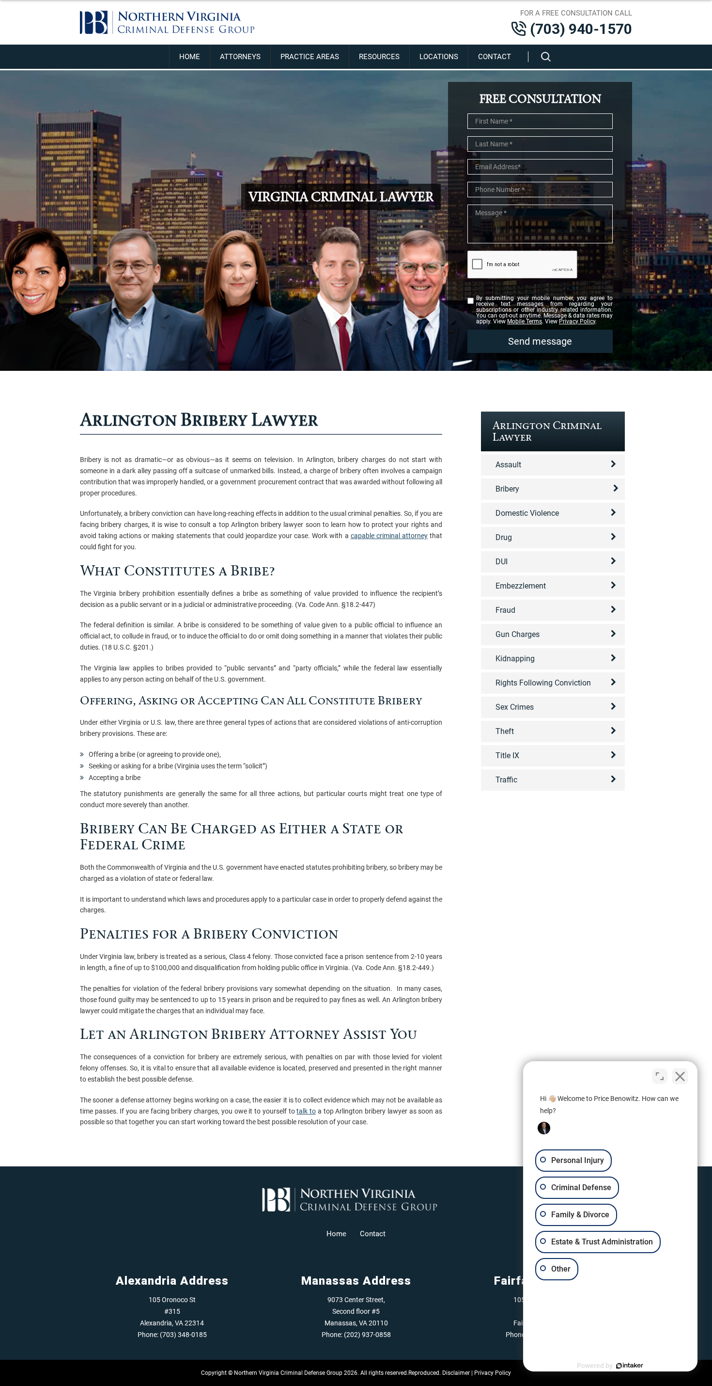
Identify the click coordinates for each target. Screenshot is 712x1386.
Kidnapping (515, 658)
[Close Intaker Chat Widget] (680, 1076)
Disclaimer (456, 1373)
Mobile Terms (524, 321)
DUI (501, 561)
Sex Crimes (514, 707)
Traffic (506, 779)
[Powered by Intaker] (629, 1366)
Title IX (507, 755)
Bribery (507, 489)
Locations (438, 56)
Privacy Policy (577, 321)
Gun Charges (517, 634)
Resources (379, 56)
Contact (494, 56)
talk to (306, 1111)
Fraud (505, 610)
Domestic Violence (527, 513)
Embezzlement (520, 585)
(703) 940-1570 (581, 28)
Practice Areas (309, 56)
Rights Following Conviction (543, 682)
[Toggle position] (659, 1076)
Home (189, 56)
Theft (504, 731)
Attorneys (240, 56)
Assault (508, 464)
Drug (503, 537)
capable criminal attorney (389, 536)
